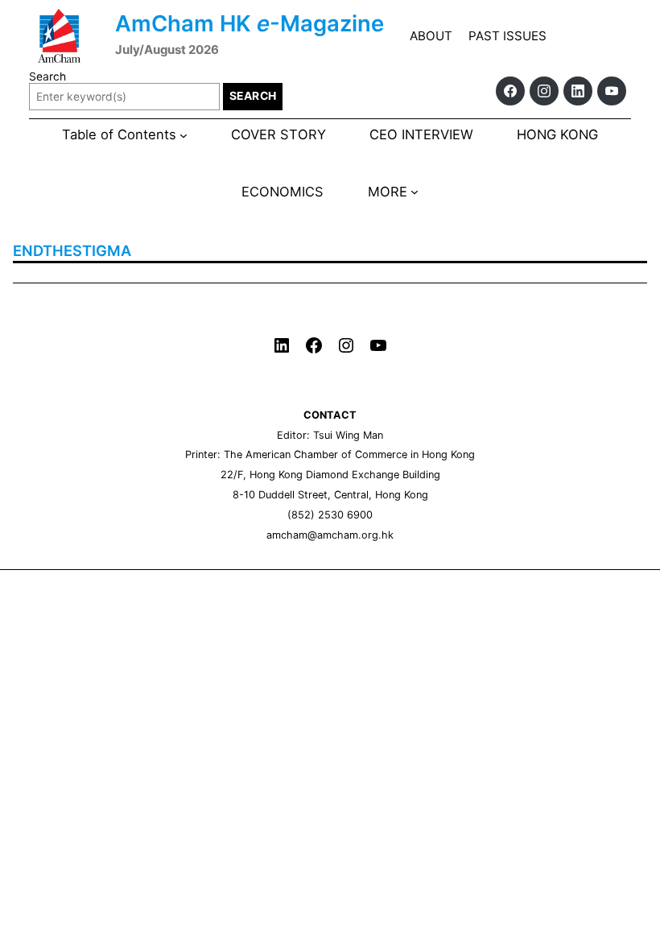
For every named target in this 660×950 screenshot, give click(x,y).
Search (47, 76)
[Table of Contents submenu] (183, 134)
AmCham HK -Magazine (249, 23)
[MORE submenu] (414, 192)
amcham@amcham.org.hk (330, 535)
